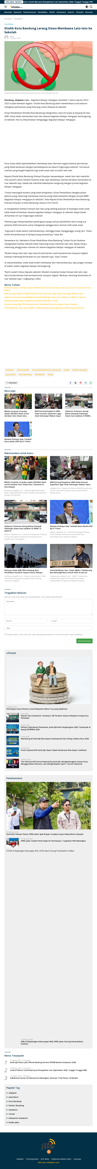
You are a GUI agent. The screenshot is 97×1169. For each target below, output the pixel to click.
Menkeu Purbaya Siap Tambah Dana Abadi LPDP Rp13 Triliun (31, 301)
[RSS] (49, 1152)
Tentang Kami (32, 1159)
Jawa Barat (11, 374)
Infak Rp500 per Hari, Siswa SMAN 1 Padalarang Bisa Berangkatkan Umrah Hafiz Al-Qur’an (44, 308)
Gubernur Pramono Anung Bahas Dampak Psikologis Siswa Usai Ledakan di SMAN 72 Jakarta (45, 297)
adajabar (10, 370)
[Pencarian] (91, 7)
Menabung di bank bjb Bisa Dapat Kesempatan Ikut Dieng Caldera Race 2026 (55, 739)
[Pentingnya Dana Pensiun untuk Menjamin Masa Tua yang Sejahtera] (48, 680)
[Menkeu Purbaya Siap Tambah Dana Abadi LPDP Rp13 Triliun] (18, 429)
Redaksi (20, 1159)
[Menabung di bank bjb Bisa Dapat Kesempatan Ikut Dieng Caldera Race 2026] (12, 740)
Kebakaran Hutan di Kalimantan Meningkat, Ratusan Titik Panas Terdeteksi (44, 1078)
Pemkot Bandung (16, 1105)
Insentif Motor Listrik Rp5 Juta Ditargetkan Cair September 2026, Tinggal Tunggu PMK (48, 1070)
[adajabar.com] (16, 7)
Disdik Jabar (14, 1122)
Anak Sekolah (23, 370)
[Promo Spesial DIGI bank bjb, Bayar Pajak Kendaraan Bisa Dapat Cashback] (12, 752)
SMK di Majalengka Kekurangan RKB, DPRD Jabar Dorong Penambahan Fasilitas (52, 1042)
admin (12, 36)
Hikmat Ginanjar (79, 370)
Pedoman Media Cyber (61, 1159)
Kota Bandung (25, 374)
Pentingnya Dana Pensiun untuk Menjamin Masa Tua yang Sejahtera (36, 709)
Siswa (50, 374)
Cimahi (12, 1114)
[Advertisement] (48, 141)
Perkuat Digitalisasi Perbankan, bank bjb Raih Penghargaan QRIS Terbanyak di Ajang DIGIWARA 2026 (55, 728)
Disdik (66, 370)
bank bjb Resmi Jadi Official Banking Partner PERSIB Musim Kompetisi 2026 (43, 1062)
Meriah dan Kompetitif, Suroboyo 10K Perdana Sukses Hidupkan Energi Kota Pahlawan (55, 717)
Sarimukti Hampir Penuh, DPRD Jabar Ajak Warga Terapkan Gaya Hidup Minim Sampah (44, 834)
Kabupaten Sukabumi (18, 1118)
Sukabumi (13, 1110)
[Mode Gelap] (87, 7)
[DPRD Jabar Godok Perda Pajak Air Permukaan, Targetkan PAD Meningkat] (12, 842)
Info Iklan (45, 1159)
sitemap (77, 1159)
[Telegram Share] (86, 383)
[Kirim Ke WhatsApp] (91, 383)
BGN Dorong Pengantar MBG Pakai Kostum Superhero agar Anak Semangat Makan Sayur (43, 294)
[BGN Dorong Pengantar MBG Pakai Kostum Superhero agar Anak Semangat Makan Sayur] (48, 401)
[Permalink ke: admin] (6, 37)
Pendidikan (9, 24)
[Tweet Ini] (75, 383)
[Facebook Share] (70, 383)
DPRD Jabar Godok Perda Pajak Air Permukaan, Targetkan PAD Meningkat (53, 841)
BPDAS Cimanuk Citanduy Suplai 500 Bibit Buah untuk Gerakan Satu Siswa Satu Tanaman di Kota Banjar (47, 289)
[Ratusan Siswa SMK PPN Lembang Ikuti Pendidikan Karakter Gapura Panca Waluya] (25, 556)
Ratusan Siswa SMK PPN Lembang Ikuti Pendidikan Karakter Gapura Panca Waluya (40, 304)
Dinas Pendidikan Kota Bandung (46, 370)
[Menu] (6, 7)
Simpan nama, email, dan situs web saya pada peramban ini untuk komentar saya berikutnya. (45, 634)
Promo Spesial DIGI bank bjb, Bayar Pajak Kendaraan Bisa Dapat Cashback (54, 750)
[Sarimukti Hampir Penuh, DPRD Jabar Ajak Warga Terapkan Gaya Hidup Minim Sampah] (48, 805)
